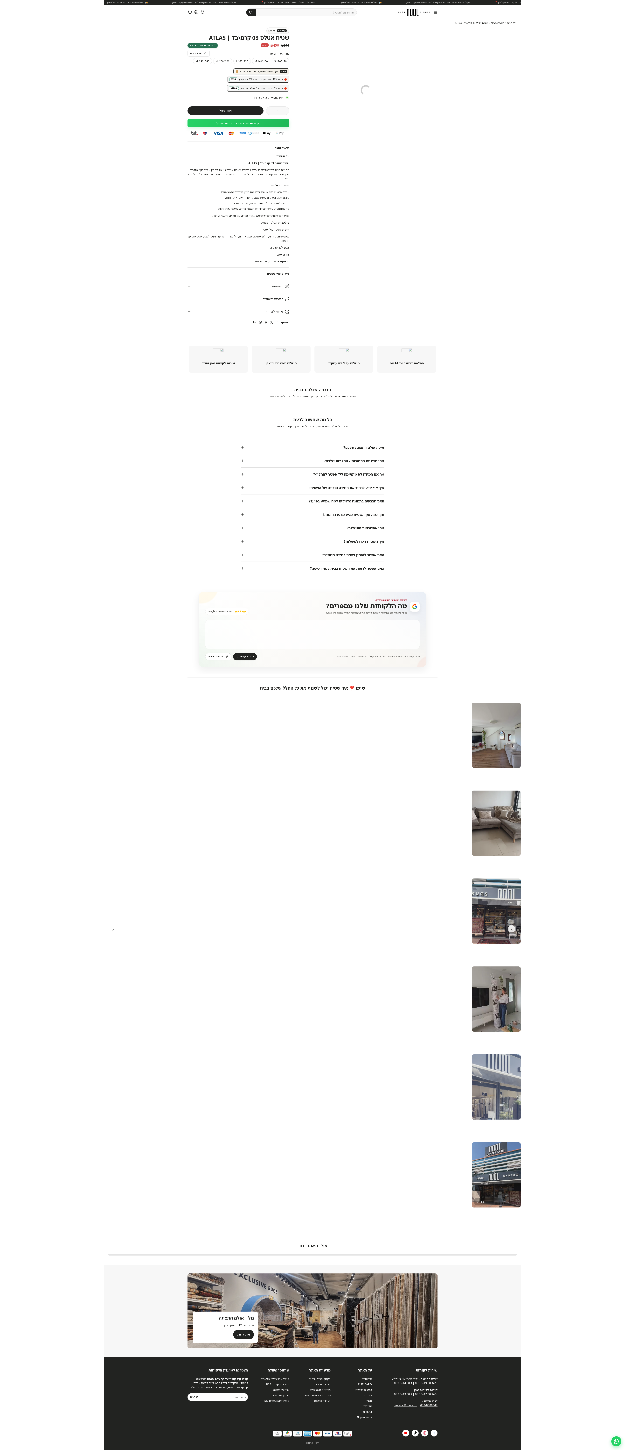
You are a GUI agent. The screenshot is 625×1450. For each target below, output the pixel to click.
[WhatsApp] (260, 322)
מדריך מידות (196, 53)
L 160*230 (242, 61)
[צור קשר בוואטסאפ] (616, 1441)
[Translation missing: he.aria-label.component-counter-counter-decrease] (286, 111)
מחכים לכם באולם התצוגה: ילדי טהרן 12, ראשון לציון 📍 (488, 2)
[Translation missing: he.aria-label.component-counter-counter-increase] (269, 111)
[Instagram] (424, 1433)
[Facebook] (277, 322)
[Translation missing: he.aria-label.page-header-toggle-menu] (435, 12)
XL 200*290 (222, 61)
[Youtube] (405, 1433)
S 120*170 (280, 61)
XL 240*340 (202, 61)
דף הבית (511, 22)
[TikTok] (415, 1433)
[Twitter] (271, 322)
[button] (301, 12)
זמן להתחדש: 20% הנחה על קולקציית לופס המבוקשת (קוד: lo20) (404, 2)
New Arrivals (497, 22)
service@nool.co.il (405, 1405)
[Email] (254, 322)
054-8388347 (429, 1405)
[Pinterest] (265, 322)
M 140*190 (261, 61)
